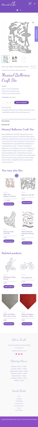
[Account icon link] (17, 10)
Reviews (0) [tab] (5, 124)
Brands (4, 70)
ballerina (8, 112)
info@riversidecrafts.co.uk (19, 350)
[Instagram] (19, 354)
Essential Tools (19, 403)
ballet (13, 112)
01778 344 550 (19, 348)
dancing (22, 112)
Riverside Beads (32, 419)
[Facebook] (16, 354)
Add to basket (21, 102)
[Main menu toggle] (34, 3)
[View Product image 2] (14, 59)
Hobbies (11, 66)
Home (3, 66)
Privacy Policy (19, 410)
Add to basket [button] (9, 204)
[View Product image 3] (23, 59)
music (28, 112)
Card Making (19, 401)
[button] (20, 10)
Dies (7, 66)
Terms (19, 408)
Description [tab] (6, 121)
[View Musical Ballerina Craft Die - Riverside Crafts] (5, 59)
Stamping (19, 398)
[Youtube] (21, 354)
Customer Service (19, 405)
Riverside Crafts (21, 70)
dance (18, 112)
